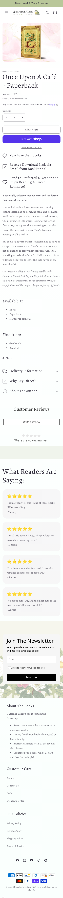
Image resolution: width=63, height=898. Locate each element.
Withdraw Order (15, 800)
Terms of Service (15, 846)
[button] (6, 12)
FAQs (9, 793)
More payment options (32, 147)
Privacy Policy (14, 823)
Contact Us (13, 785)
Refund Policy (14, 831)
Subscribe (31, 677)
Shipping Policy (15, 838)
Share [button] (9, 358)
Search (10, 778)
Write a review (31, 422)
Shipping (6, 99)
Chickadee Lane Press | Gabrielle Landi (30, 887)
